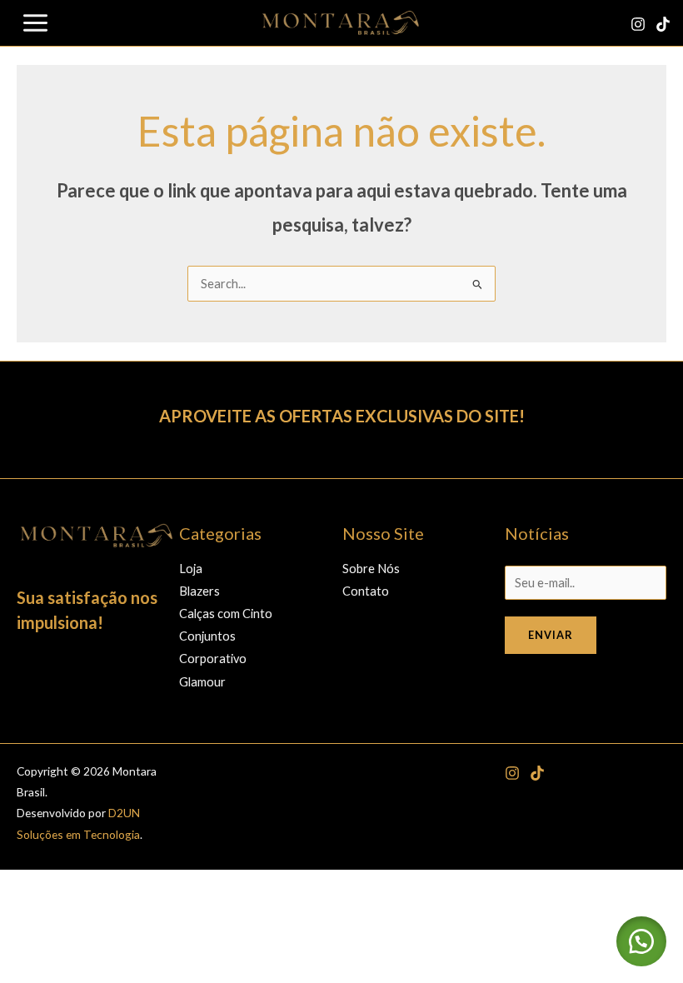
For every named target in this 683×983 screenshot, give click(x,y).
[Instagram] (638, 24)
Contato (365, 591)
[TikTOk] (537, 773)
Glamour (202, 682)
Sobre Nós (371, 568)
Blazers (199, 591)
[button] (641, 941)
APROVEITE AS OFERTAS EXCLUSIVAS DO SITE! (342, 416)
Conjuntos (207, 636)
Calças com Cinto (225, 613)
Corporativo (213, 658)
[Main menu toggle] (35, 23)
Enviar (550, 634)
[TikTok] (663, 24)
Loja (190, 568)
